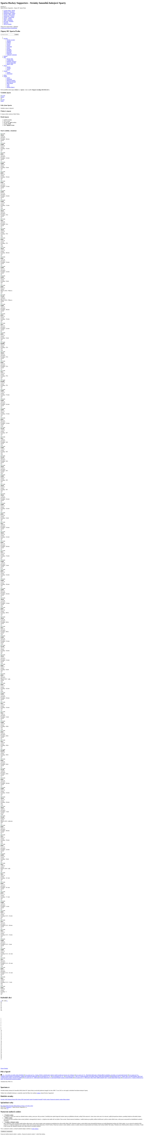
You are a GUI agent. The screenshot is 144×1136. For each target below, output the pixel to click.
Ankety (13, 13)
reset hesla (10, 28)
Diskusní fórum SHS (12, 1099)
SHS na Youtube (7, 24)
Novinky (6, 14)
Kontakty (11, 21)
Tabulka (10, 18)
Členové (12, 16)
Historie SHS (10, 58)
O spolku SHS (10, 60)
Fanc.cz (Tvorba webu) (27, 1105)
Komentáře (9, 46)
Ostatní (5, 76)
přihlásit (15, 28)
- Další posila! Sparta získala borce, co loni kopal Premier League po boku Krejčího (51, 1077)
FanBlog (9, 42)
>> (7, 1000)
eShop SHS (21, 1099)
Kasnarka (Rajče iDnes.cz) (15, 1105)
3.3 (7, 1108)
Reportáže (9, 52)
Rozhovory (9, 53)
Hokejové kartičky (11, 80)
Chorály (5, 17)
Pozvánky (9, 49)
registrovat (5, 28)
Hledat (13, 10)
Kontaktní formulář (11, 81)
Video (5, 20)
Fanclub (8, 44)
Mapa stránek (10, 83)
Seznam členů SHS (11, 63)
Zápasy (5, 18)
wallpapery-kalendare (12, 54)
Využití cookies (46, 1099)
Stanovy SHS (10, 64)
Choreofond (11, 17)
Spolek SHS (6, 16)
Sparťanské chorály (28, 1099)
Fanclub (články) (11, 87)
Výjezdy (9, 68)
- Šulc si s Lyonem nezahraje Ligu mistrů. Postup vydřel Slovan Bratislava (91, 1076)
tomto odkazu (35, 1128)
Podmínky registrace (11, 61)
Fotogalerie (10, 20)
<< (1, 1000)
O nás (8, 84)
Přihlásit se (6, 12)
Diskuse (5, 56)
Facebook (6, 22)
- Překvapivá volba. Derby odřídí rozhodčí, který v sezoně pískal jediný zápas (101, 1077)
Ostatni (8, 48)
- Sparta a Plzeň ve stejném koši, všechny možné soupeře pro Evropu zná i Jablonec (53, 1075)
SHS (5, 57)
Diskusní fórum (7, 13)
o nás (2, 28)
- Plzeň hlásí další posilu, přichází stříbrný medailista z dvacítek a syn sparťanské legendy (105, 1075)
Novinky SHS (4, 1099)
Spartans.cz (8, 1107)
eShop (5, 75)
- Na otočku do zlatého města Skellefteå (13, 1075)
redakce (39, 1093)
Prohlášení (9, 50)
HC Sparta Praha (5, 1105)
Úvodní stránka (7, 10)
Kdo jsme (6, 21)
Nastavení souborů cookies (56, 1099)
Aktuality (9, 41)
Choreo (8, 45)
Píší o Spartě (12, 14)
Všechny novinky (11, 40)
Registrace (12, 12)
